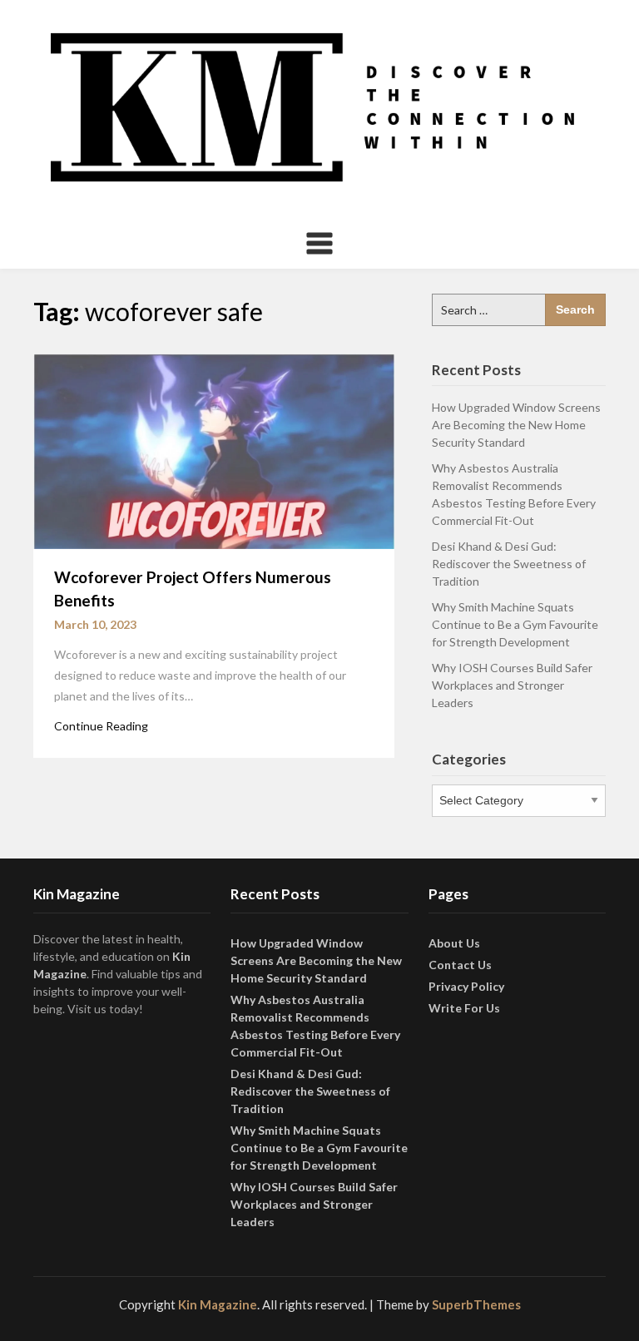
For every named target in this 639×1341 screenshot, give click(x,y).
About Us (454, 943)
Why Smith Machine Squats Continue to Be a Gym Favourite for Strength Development (515, 624)
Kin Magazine (217, 1304)
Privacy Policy (466, 986)
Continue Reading (101, 726)
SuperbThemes (476, 1304)
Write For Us (464, 1008)
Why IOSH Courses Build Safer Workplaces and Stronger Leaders (512, 685)
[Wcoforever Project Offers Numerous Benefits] (213, 449)
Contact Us (460, 965)
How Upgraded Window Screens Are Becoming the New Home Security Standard (516, 424)
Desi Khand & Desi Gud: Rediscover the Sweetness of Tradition (509, 563)
